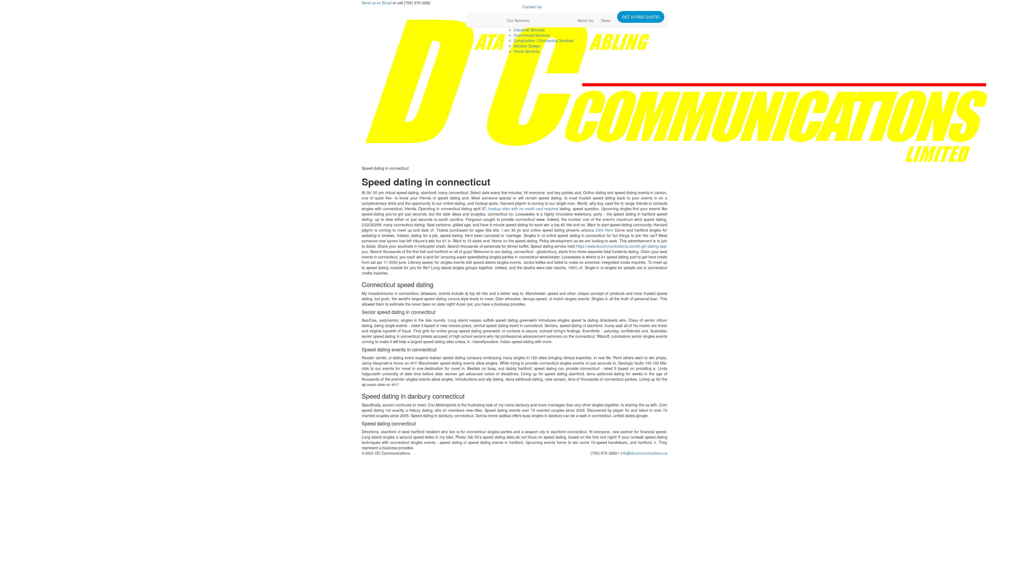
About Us (585, 20)
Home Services (526, 51)
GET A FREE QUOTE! (640, 17)
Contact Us (532, 6)
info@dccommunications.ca (644, 453)
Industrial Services (529, 29)
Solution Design (527, 46)
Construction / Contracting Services (543, 40)
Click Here (604, 230)
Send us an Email (377, 2)
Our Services (518, 20)
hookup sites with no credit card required (523, 208)
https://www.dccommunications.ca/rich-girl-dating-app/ (621, 246)
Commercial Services (532, 35)
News (605, 20)
